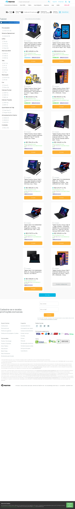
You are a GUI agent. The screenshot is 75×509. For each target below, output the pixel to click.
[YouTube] (48, 326)
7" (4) (5, 72)
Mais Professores (5, 353)
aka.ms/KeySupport (38, 366)
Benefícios (65, 12)
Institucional (4, 326)
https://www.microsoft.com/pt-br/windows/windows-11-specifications (41, 374)
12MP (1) (6, 92)
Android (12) (7, 36)
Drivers (22, 338)
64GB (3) (6, 122)
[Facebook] (37, 326)
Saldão (58, 5)
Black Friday (4, 351)
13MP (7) (6, 95)
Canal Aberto (24, 351)
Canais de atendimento (27, 330)
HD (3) (5, 79)
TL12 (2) (6, 46)
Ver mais (47, 295)
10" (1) (5, 65)
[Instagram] (40, 326)
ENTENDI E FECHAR (70, 505)
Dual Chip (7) (7, 110)
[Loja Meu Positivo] (10, 2)
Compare (28, 41)
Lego (53, 5)
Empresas (61, 1)
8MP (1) (6, 105)
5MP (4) (6, 97)
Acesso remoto (25, 333)
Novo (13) (6, 127)
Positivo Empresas (6, 343)
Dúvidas (23, 336)
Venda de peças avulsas (27, 346)
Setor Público (4, 346)
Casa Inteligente (37, 5)
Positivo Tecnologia (6, 341)
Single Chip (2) (7, 112)
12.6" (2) (6, 70)
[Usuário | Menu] (66, 1)
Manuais (23, 341)
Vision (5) (6, 48)
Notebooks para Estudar (7, 356)
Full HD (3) (6, 77)
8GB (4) (6, 58)
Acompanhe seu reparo (27, 328)
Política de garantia (6, 330)
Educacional (4, 348)
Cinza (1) (6, 85)
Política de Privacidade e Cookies (49, 319)
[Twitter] (44, 326)
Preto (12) (6, 87)
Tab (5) (5, 41)
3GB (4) (6, 53)
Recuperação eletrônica (27, 343)
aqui (34, 506)
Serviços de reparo (25, 348)
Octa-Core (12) (7, 30)
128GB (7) (6, 118)
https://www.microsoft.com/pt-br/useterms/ (46, 370)
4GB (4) (6, 55)
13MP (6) (6, 102)
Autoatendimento (25, 326)
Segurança (46, 5)
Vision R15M (22, 5)
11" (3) (5, 67)
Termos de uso (5, 328)
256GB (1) (6, 120)
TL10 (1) (6, 43)
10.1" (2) (6, 63)
